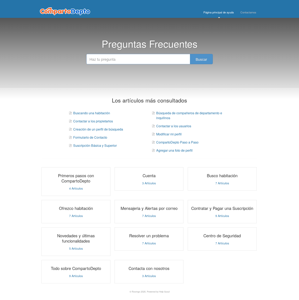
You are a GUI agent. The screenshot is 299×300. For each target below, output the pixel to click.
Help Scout (164, 291)
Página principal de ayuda (218, 12)
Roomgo (136, 291)
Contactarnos (248, 12)
